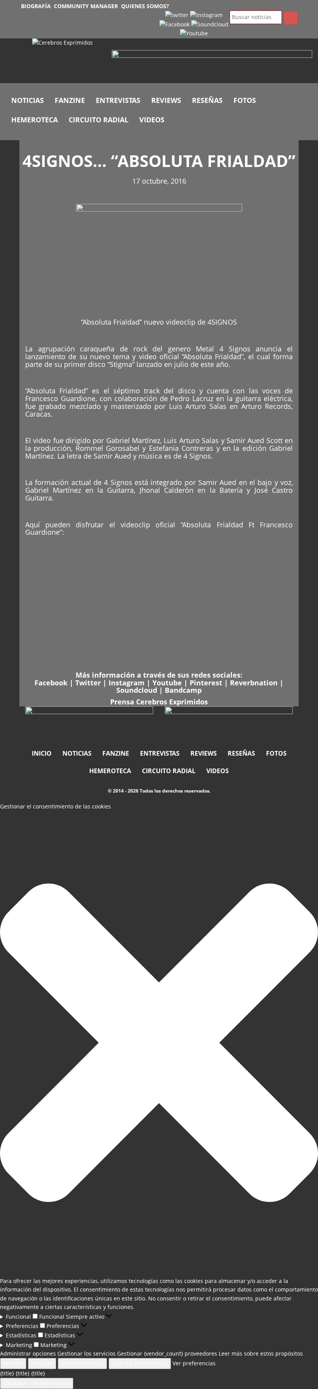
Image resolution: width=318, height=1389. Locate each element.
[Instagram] (206, 14)
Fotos (244, 100)
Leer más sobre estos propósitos (261, 1353)
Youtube (167, 682)
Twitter (89, 682)
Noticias (27, 100)
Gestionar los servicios (86, 1353)
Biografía (36, 6)
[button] (159, 1044)
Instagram (127, 682)
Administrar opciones (28, 1353)
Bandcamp (183, 690)
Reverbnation (254, 682)
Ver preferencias (82, 1363)
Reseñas (207, 100)
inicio (42, 753)
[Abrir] (212, 65)
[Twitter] (176, 14)
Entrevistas (118, 100)
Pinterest (206, 682)
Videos (151, 119)
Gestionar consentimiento (36, 1383)
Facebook (51, 682)
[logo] (66, 60)
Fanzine (70, 100)
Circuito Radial (98, 119)
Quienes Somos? (145, 6)
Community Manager (86, 6)
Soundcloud (136, 690)
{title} (7, 1373)
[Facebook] (174, 24)
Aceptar (13, 1363)
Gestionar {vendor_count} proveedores (167, 1353)
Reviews (166, 100)
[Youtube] (194, 33)
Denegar (42, 1363)
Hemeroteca (34, 119)
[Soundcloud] (209, 24)
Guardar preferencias (140, 1363)
